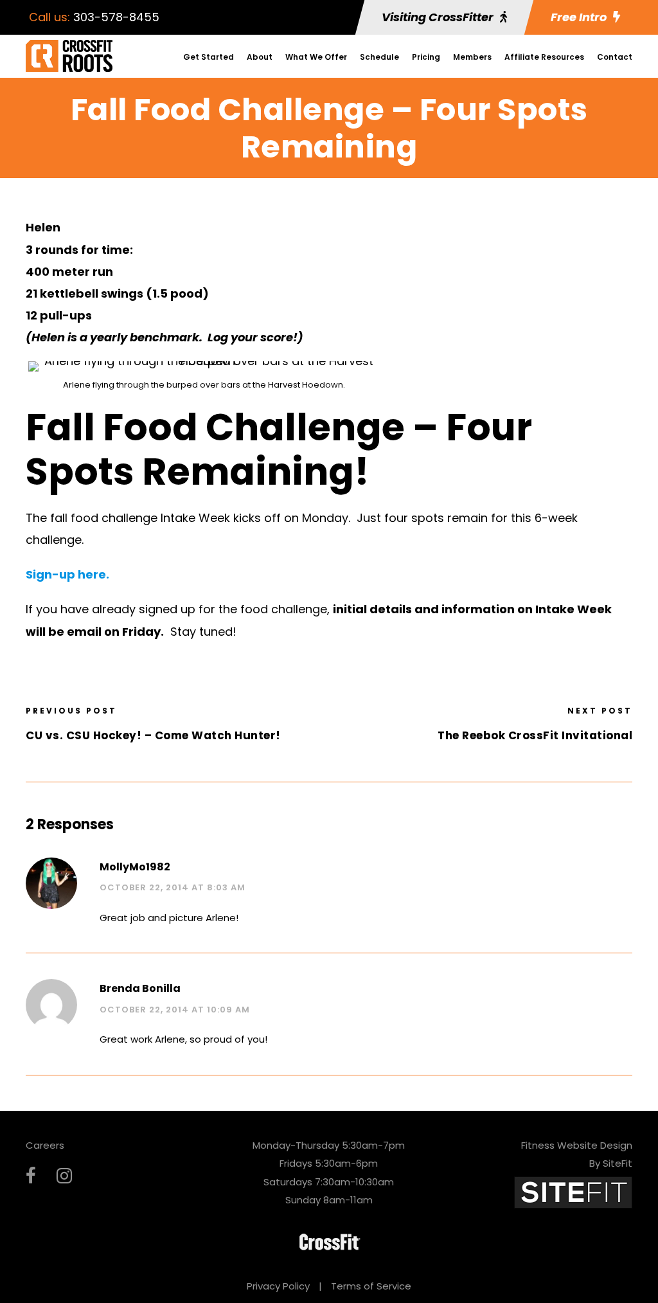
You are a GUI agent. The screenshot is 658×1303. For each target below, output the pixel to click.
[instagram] (64, 1176)
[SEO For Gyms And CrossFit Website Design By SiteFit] (573, 1191)
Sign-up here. (67, 574)
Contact (614, 56)
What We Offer (316, 56)
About (259, 56)
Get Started (208, 56)
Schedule (379, 56)
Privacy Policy (278, 1286)
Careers (45, 1145)
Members (472, 56)
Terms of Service (371, 1286)
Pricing (426, 56)
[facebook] (31, 1176)
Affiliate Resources (544, 56)
